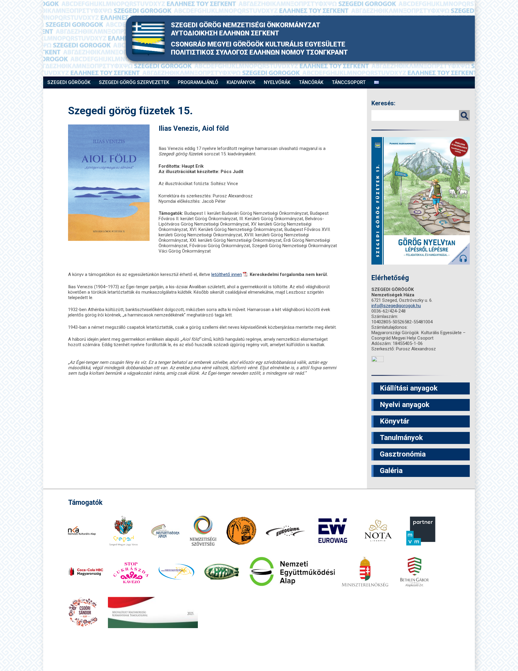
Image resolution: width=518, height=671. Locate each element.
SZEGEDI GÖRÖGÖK (69, 82)
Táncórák (311, 82)
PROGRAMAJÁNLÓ (198, 82)
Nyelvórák (277, 82)
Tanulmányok (401, 437)
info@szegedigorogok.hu (396, 305)
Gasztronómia (403, 454)
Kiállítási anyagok (409, 388)
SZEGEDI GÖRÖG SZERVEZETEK (134, 82)
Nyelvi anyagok (405, 404)
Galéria (391, 470)
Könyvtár (394, 421)
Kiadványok (241, 82)
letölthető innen (226, 274)
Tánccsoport (349, 82)
